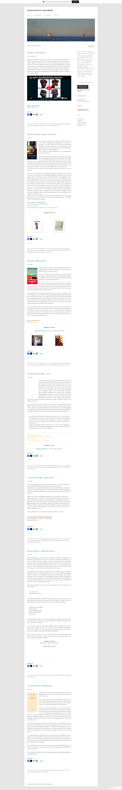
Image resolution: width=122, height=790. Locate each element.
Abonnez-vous (83, 87)
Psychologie (89, 71)
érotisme (68, 123)
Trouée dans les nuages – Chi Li (38, 374)
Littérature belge (80, 65)
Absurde (78, 51)
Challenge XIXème (33, 754)
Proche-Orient (49, 364)
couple (58, 248)
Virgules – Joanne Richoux (36, 52)
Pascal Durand (32, 771)
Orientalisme (42, 364)
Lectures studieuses (45, 770)
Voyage (61, 364)
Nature (82, 69)
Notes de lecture (37, 15)
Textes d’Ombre (33, 557)
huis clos (44, 467)
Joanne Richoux (30, 125)
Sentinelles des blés (43, 394)
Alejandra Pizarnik (60, 675)
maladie (90, 67)
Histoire (90, 60)
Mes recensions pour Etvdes (83, 101)
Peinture (90, 69)
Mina (40, 271)
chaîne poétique (90, 55)
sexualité (49, 125)
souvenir (42, 252)
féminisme (79, 60)
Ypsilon (50, 563)
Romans (42, 123)
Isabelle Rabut (49, 467)
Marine (53, 540)
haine (40, 467)
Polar (62, 467)
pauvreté (87, 69)
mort (93, 67)
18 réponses (29, 481)
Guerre (86, 60)
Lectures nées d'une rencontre (47, 465)
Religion (53, 364)
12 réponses (29, 377)
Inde (42, 540)
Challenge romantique (65, 752)
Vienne (57, 364)
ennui (65, 248)
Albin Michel (79, 53)
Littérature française (38, 125)
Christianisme (82, 56)
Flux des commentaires (82, 123)
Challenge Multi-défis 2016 (40, 330)
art (81, 55)
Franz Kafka (90, 58)
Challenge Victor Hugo (53, 752)
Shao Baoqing (67, 467)
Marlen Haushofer (52, 250)
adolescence (60, 123)
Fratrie (39, 540)
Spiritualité (83, 74)
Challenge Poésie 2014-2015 (49, 646)
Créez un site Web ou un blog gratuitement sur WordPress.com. (40, 784)
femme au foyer (34, 250)
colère (34, 467)
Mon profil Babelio (81, 99)
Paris (84, 69)
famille (68, 248)
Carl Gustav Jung (84, 55)
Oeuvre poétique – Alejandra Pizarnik (40, 551)
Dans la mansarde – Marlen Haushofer (41, 134)
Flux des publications (81, 122)
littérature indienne (47, 540)
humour (78, 62)
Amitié (89, 53)
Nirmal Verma (58, 540)
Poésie (42, 675)
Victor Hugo (38, 771)
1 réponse (29, 137)
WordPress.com (80, 125)
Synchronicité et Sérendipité (40, 10)
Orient (38, 364)
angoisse (78, 55)
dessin (61, 248)
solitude (37, 252)
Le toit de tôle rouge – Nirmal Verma (40, 478)
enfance (32, 540)
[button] (38, 226)
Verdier (91, 74)
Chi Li (28, 467)
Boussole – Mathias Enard (36, 261)
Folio (87, 58)
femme (28, 250)
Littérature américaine (81, 64)
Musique (45, 125)
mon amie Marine (37, 484)
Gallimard (82, 60)
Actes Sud (54, 123)
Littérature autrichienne (43, 250)
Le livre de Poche (87, 62)
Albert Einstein (90, 51)
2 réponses (29, 689)
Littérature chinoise (57, 467)
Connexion (79, 120)
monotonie (66, 250)
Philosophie (79, 71)
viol (28, 468)
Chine (31, 467)
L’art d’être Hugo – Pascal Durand (39, 686)
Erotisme (91, 56)
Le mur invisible (58, 143)
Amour (64, 123)
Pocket (83, 71)
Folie (85, 58)
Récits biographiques (54, 770)
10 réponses (29, 264)
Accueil (28, 15)
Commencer (75, 1)
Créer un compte (80, 118)
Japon (83, 62)
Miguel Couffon (60, 250)
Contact (56, 15)
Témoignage (87, 74)
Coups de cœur (47, 15)
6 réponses (29, 554)
